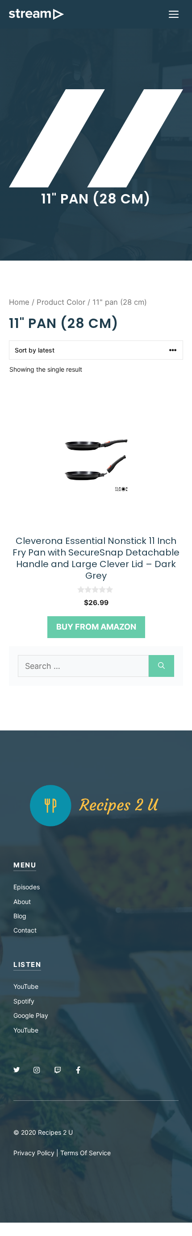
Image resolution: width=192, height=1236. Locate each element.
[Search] (161, 666)
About (22, 901)
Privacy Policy (33, 1153)
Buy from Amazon (96, 626)
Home (19, 302)
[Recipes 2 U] (36, 14)
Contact (25, 930)
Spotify (23, 1001)
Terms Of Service (85, 1153)
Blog (19, 916)
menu (24, 865)
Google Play (30, 1015)
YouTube (25, 986)
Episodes (26, 887)
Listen (27, 964)
